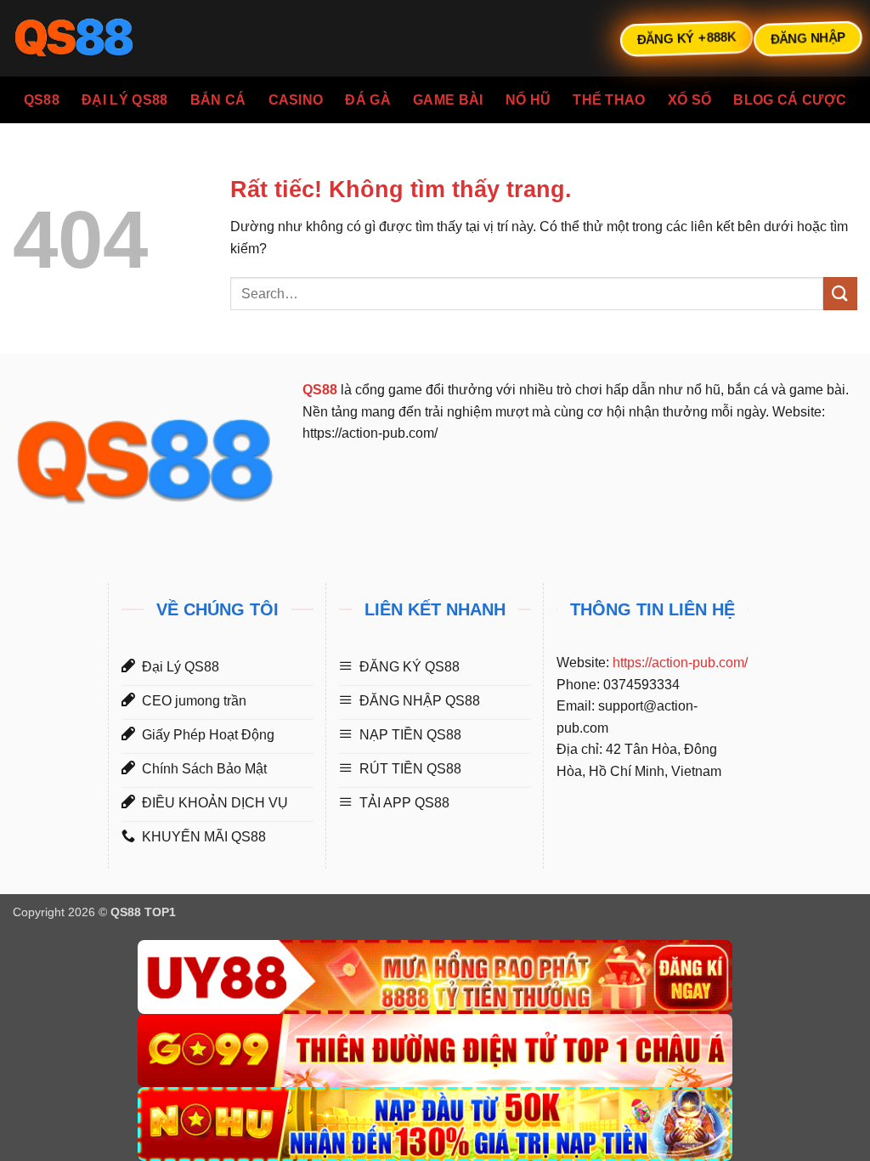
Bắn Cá (218, 100)
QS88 (41, 100)
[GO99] (435, 1051)
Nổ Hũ (528, 100)
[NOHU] (435, 1124)
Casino (296, 100)
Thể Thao (609, 100)
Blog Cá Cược (789, 100)
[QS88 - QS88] (98, 38)
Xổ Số (690, 100)
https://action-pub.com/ (680, 662)
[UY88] (435, 977)
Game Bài (448, 100)
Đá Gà (368, 100)
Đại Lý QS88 (125, 100)
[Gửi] (840, 293)
